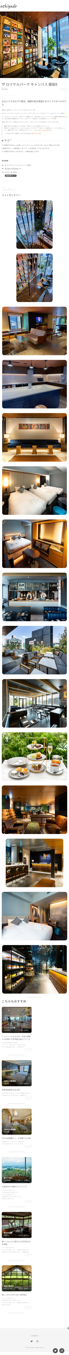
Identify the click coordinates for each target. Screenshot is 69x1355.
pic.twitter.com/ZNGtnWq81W (43, 130)
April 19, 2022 (36, 133)
